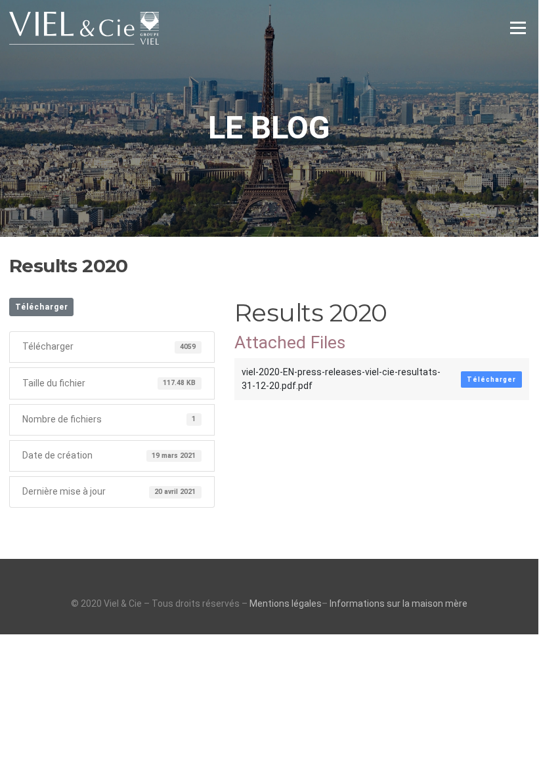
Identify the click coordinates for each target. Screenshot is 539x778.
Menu (517, 27)
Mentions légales (285, 603)
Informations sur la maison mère (398, 603)
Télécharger (41, 307)
